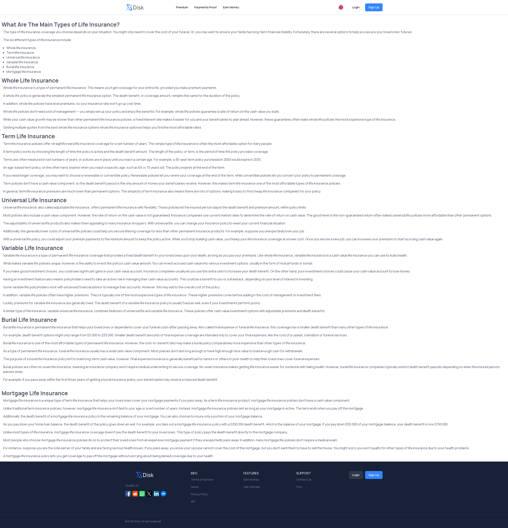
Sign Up (373, 7)
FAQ (298, 487)
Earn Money (231, 7)
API (193, 501)
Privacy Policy (199, 494)
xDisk (137, 521)
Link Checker (251, 487)
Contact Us (303, 479)
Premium (182, 7)
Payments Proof (205, 7)
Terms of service (202, 479)
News (194, 487)
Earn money (251, 479)
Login (356, 7)
